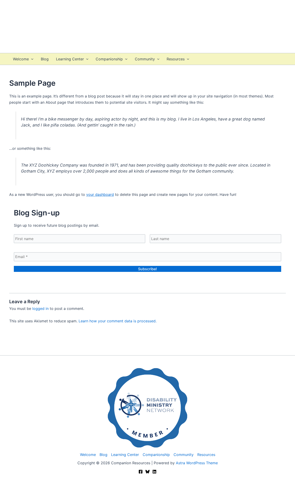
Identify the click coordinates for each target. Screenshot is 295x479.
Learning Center (70, 59)
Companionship (109, 59)
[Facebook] (141, 472)
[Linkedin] (154, 472)
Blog (45, 59)
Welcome (21, 59)
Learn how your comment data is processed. (117, 321)
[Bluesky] (147, 472)
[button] (31, 59)
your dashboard (100, 194)
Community (145, 59)
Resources (176, 59)
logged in (40, 308)
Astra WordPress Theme (197, 463)
